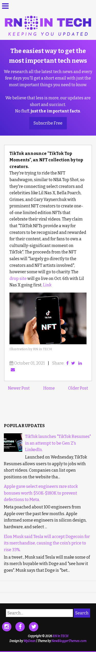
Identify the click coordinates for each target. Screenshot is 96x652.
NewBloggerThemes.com (69, 641)
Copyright (34, 636)
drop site (18, 278)
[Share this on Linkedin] (80, 363)
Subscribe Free (48, 123)
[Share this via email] (12, 369)
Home (49, 388)
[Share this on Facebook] (67, 363)
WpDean (30, 641)
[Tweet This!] (73, 363)
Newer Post (19, 388)
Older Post (78, 388)
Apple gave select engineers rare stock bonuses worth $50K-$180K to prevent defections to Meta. (41, 493)
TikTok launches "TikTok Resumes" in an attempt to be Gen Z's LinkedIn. (58, 443)
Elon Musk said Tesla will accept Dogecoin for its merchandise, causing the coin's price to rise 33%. (47, 543)
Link (47, 285)
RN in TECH (60, 636)
